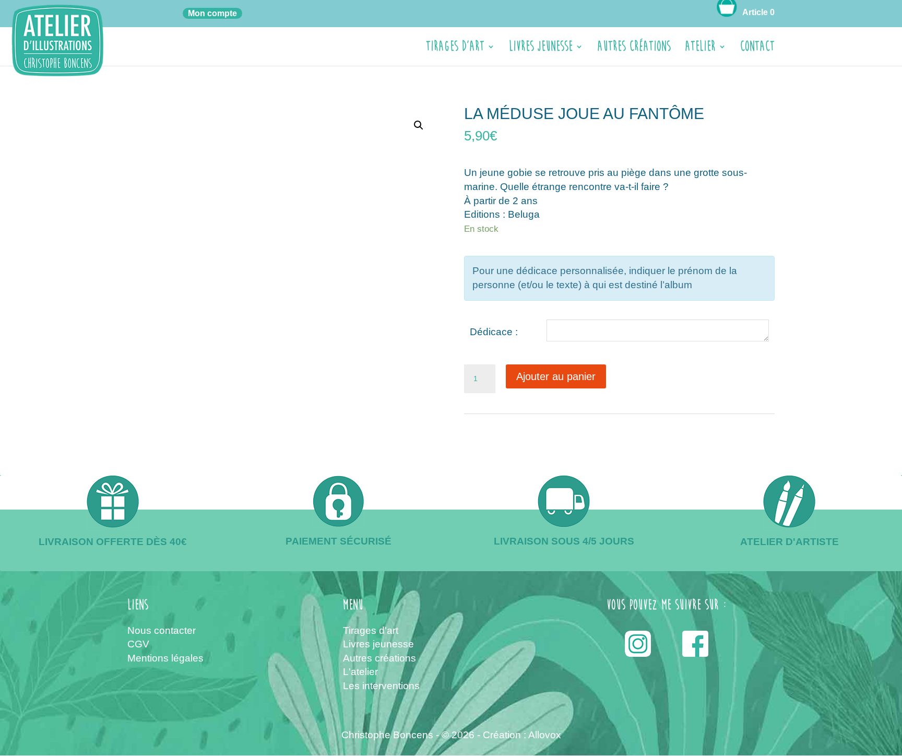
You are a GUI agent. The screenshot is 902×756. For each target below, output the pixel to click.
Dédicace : (494, 331)
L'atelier (360, 671)
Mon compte (212, 13)
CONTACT (757, 49)
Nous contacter (161, 630)
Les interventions (381, 685)
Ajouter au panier (556, 376)
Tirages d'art (370, 630)
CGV (138, 644)
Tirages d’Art (455, 49)
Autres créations (634, 49)
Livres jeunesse (541, 49)
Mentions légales (165, 658)
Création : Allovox (522, 734)
